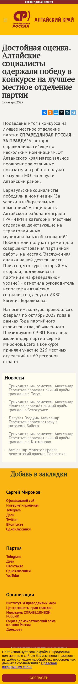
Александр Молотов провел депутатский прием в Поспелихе (35, 452)
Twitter (12, 519)
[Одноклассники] (50, 112)
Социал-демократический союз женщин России (31, 623)
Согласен (39, 678)
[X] (61, 112)
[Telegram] (73, 112)
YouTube (12, 575)
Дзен (10, 515)
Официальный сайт (21, 500)
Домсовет (14, 629)
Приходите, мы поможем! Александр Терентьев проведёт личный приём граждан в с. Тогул (38, 390)
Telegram (13, 510)
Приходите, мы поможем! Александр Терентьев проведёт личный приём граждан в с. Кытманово (38, 438)
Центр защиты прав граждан (29, 608)
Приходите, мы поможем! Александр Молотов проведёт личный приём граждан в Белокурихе (38, 406)
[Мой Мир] (55, 112)
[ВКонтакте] (44, 112)
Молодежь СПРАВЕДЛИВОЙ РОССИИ (28, 614)
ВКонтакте (14, 524)
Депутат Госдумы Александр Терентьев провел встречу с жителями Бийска (31, 422)
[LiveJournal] (67, 112)
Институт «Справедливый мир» (31, 603)
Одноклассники (18, 529)
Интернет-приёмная (22, 505)
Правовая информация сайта (29, 665)
